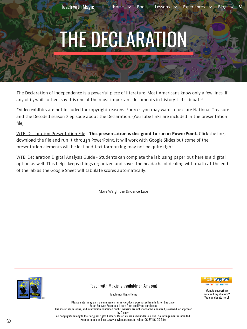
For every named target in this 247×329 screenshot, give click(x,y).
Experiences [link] (194, 6)
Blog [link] (222, 6)
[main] (123, 41)
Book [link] (142, 6)
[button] (241, 7)
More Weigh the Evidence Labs (124, 191)
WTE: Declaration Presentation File (50, 133)
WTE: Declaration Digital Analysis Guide (55, 157)
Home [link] (118, 6)
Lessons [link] (162, 6)
